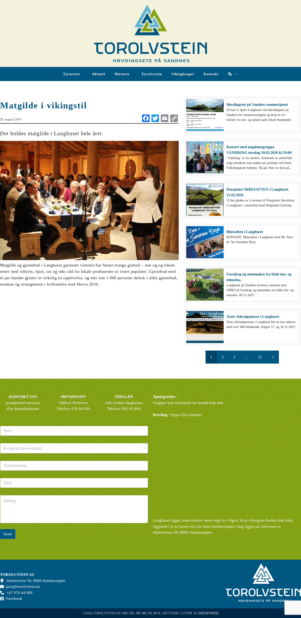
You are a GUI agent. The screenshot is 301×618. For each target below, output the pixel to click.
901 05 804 (131, 408)
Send (8, 534)
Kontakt (211, 74)
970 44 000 (80, 408)
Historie (122, 74)
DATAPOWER (208, 613)
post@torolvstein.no (23, 403)
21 (260, 357)
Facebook (14, 598)
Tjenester (71, 74)
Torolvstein (151, 74)
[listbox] (74, 448)
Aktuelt (98, 74)
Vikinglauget (182, 74)
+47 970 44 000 (19, 592)
